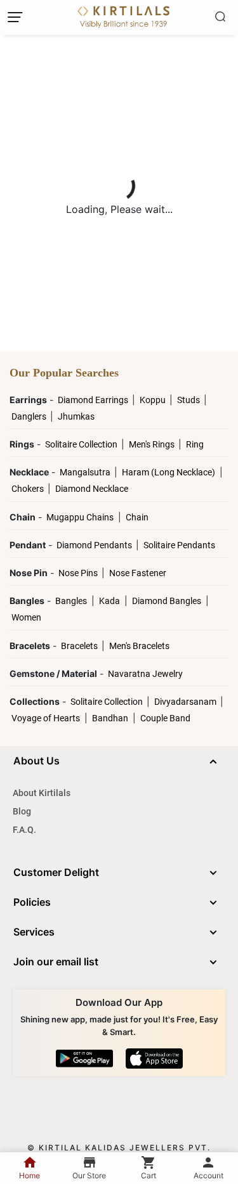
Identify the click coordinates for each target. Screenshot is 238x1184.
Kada (109, 601)
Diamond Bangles (166, 601)
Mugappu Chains (80, 517)
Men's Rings (152, 444)
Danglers (29, 416)
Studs (189, 400)
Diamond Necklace (91, 489)
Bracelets (80, 646)
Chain (137, 517)
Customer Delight (56, 872)
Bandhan (110, 718)
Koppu (154, 400)
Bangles (71, 601)
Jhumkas (76, 416)
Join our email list (55, 961)
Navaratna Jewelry (145, 674)
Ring (195, 444)
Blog (22, 811)
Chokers (28, 489)
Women (26, 617)
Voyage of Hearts (45, 718)
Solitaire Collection (82, 444)
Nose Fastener (137, 573)
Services (34, 931)
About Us (36, 760)
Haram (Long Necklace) (168, 472)
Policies (32, 902)
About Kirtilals (41, 793)
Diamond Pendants (95, 545)
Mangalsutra (86, 472)
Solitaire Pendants (179, 545)
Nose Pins (79, 573)
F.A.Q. (24, 830)
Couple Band (165, 718)
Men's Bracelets (139, 646)
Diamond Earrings (94, 400)
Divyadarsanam (186, 702)
